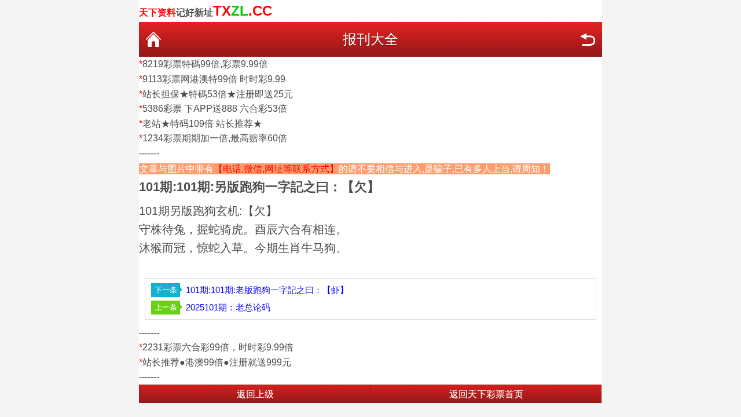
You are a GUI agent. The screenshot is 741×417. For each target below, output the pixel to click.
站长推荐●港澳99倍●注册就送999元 (216, 362)
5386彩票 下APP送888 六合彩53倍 (214, 109)
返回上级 (255, 394)
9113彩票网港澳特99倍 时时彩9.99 (213, 79)
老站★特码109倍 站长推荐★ (202, 124)
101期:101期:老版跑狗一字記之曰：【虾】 (267, 290)
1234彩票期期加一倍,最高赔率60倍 (214, 138)
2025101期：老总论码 (228, 307)
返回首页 (153, 39)
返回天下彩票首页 (486, 394)
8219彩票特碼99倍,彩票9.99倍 (205, 64)
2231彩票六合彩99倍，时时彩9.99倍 (218, 347)
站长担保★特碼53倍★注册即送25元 (217, 94)
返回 (587, 39)
